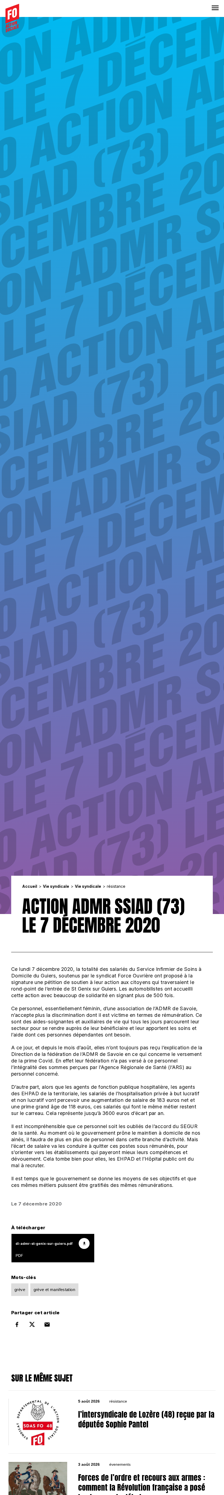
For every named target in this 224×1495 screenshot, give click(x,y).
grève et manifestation (54, 1289)
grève (19, 1289)
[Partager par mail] (47, 1324)
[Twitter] (32, 1324)
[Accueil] (12, 18)
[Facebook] (17, 1324)
